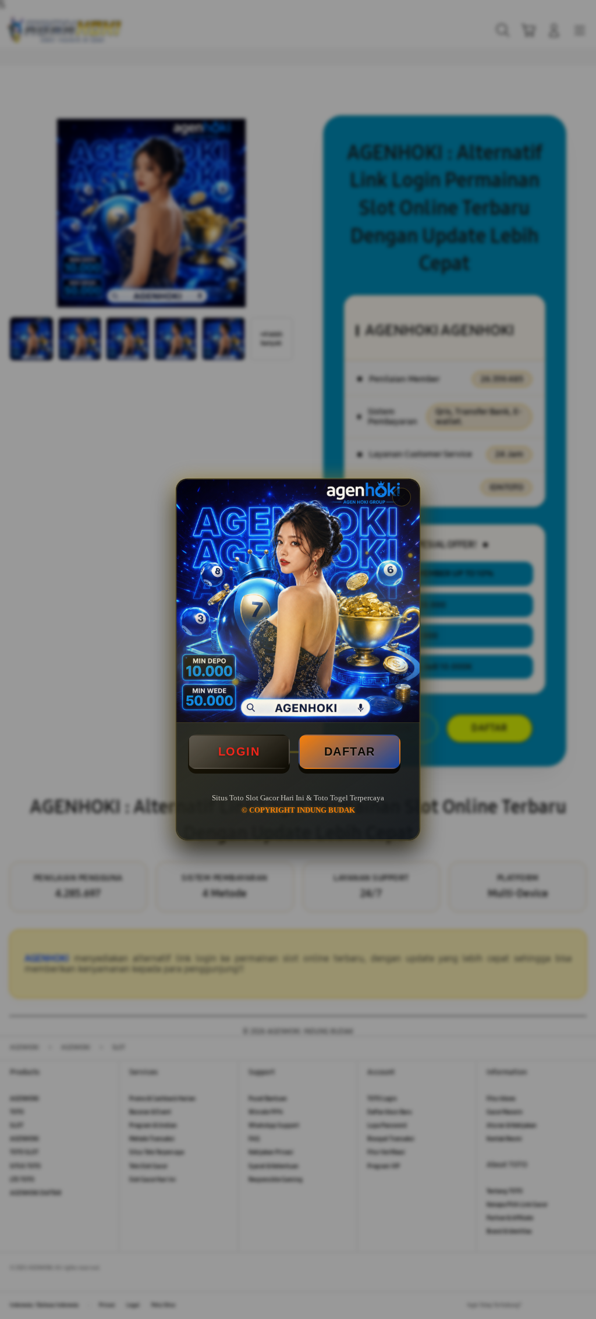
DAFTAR (349, 751)
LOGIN (239, 751)
